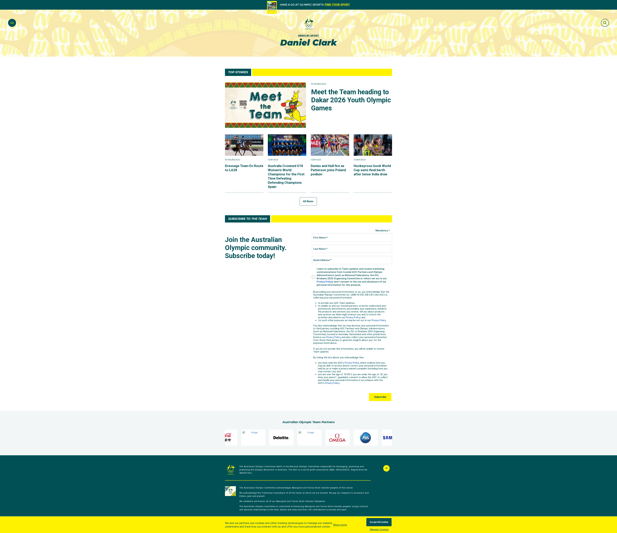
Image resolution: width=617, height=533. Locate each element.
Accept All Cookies (379, 522)
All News (308, 201)
